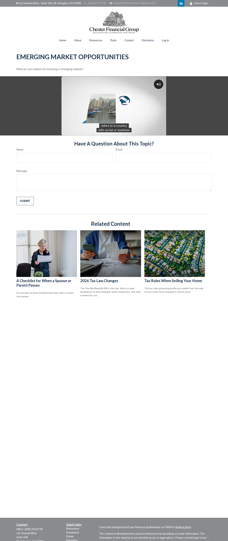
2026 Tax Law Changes (99, 280)
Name (20, 149)
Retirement (72, 528)
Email (119, 149)
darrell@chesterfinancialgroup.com (134, 3)
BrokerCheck (183, 527)
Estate (70, 536)
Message (21, 171)
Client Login (201, 3)
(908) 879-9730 (97, 3)
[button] (62, 40)
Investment (72, 532)
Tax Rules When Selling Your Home (173, 280)
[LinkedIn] (181, 3)
